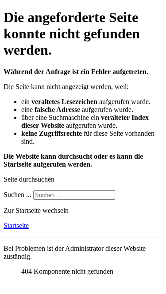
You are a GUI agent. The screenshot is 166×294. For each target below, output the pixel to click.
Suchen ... (17, 194)
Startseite (16, 225)
